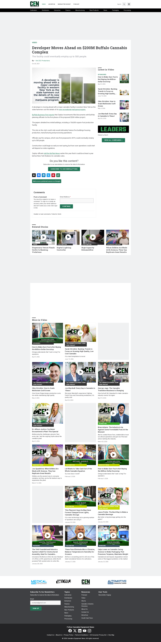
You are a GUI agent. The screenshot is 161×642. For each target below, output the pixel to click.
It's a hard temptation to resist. (75, 356)
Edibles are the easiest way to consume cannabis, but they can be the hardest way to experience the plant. (47, 478)
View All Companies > (113, 140)
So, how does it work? (72, 474)
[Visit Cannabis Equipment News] (85, 582)
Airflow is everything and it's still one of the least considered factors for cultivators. (79, 558)
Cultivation (62, 244)
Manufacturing (38, 465)
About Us (59, 635)
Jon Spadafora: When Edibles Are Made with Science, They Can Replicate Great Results (45, 471)
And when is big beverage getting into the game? (112, 518)
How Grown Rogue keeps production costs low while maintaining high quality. (46, 394)
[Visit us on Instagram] (89, 630)
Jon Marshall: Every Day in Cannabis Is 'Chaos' (107, 115)
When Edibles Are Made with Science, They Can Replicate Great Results (116, 250)
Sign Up (36, 608)
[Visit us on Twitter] (75, 630)
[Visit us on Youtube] (84, 630)
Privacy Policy (68, 635)
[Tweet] (48, 175)
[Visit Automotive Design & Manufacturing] (117, 582)
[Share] (39, 175)
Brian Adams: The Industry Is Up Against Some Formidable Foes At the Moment (113, 429)
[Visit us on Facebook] (70, 630)
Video (34, 42)
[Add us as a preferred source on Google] (58, 175)
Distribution (70, 465)
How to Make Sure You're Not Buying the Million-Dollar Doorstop (108, 79)
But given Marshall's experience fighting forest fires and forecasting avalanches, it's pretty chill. (79, 395)
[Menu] (129, 4)
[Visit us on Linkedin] (79, 630)
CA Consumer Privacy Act (98, 635)
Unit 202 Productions (43, 61)
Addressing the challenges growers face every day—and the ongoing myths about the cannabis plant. (47, 436)
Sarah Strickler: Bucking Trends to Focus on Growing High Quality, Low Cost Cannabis (107, 91)
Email (32, 599)
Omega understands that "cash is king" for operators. (46, 353)
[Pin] (53, 175)
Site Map (111, 635)
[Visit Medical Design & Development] (39, 582)
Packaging (36, 545)
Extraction (103, 423)
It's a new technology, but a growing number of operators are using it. (79, 518)
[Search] (124, 4)
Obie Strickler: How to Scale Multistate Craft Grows (107, 103)
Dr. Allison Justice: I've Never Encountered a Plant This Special (45, 430)
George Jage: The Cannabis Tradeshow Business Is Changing (111, 389)
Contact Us (50, 635)
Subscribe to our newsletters (64, 169)
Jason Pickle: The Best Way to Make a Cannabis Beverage (113, 513)
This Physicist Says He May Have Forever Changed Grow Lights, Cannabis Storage (78, 512)
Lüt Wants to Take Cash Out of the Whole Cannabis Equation (78, 470)
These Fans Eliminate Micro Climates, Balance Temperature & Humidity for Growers (80, 551)
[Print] (34, 175)
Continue (66, 206)
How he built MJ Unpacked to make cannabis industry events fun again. (113, 394)
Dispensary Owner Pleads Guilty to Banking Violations (43, 250)
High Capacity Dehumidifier (87, 249)
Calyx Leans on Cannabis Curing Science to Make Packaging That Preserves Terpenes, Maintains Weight (113, 551)
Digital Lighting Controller (64, 249)
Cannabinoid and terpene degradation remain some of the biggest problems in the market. (113, 558)
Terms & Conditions (81, 635)
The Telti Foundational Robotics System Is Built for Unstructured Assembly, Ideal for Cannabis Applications (45, 551)
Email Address (65, 197)
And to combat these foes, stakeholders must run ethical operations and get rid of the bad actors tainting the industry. (113, 437)
